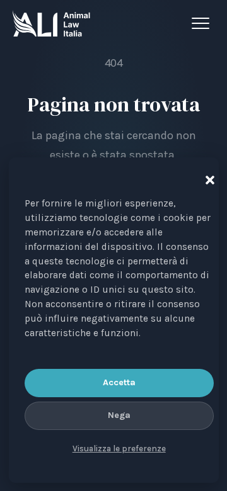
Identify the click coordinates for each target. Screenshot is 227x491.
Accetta (119, 382)
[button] (207, 177)
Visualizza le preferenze (119, 448)
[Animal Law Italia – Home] (51, 23)
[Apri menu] (203, 23)
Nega (119, 415)
